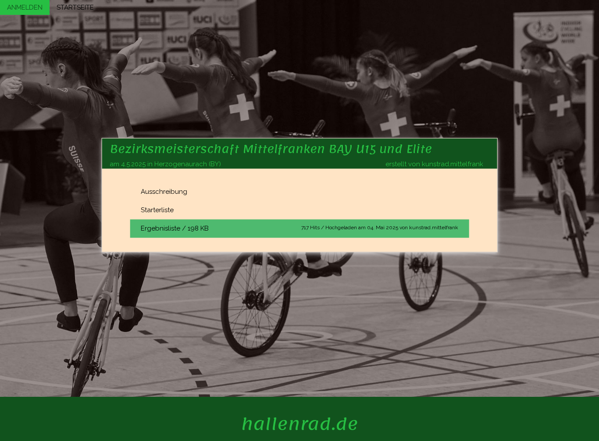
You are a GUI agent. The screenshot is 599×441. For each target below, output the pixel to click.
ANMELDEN (25, 7)
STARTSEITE (75, 7)
